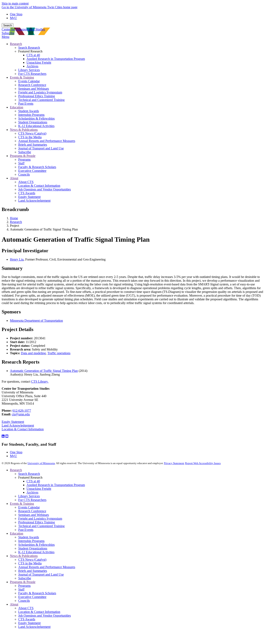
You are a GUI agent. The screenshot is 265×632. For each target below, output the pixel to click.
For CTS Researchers (32, 500)
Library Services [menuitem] (29, 70)
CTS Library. (39, 381)
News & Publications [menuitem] (24, 129)
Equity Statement (13, 421)
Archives (32, 492)
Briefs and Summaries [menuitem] (32, 144)
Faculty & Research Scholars (37, 593)
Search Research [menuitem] (29, 47)
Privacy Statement (174, 463)
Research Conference (32, 511)
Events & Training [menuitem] (22, 77)
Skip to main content (15, 3)
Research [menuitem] (16, 44)
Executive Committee (32, 597)
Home (14, 218)
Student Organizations (32, 548)
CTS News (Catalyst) (32, 559)
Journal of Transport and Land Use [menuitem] (41, 148)
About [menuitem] (14, 178)
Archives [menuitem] (32, 66)
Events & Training (22, 503)
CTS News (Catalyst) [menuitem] (32, 133)
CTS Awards (26, 619)
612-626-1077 (21, 410)
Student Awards (28, 537)
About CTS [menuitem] (26, 182)
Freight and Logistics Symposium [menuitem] (40, 92)
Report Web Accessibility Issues (203, 463)
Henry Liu (17, 259)
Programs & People (22, 582)
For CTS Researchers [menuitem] (32, 73)
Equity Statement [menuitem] (29, 197)
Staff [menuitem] (21, 163)
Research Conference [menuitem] (32, 85)
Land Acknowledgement (18, 425)
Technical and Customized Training (41, 526)
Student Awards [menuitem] (28, 111)
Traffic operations (58, 353)
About (14, 604)
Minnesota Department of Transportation (36, 320)
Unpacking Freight (38, 488)
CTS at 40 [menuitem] (33, 55)
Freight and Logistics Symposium (40, 518)
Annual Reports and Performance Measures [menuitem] (46, 141)
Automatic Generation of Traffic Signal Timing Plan (44, 370)
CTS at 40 (33, 481)
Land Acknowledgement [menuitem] (34, 200)
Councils (24, 600)
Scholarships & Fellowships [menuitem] (36, 118)
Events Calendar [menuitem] (29, 81)
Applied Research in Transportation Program (55, 485)
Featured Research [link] (30, 51)
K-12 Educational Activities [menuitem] (36, 126)
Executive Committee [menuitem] (32, 170)
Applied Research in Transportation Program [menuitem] (55, 59)
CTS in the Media (30, 563)
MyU (13, 18)
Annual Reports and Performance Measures (46, 567)
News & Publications (24, 556)
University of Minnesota (41, 463)
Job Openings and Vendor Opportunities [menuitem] (44, 189)
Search (7, 25)
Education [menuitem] (16, 107)
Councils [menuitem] (24, 174)
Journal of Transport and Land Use (41, 574)
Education (16, 533)
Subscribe (8, 33)
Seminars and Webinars (33, 515)
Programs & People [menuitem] (22, 156)
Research (16, 222)
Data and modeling (33, 353)
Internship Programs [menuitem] (31, 114)
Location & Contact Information (23, 429)
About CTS (26, 608)
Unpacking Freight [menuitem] (38, 62)
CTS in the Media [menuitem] (30, 137)
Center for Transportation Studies (23, 29)
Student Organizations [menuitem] (32, 122)
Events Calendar (29, 507)
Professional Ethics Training (36, 522)
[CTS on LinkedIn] (3, 436)
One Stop (16, 14)
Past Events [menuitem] (25, 103)
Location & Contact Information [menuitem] (39, 185)
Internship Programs (31, 541)
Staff (21, 589)
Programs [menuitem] (24, 159)
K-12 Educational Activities (36, 552)
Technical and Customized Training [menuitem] (41, 100)
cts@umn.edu (21, 414)
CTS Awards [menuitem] (26, 193)
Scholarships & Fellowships (36, 544)
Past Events (25, 529)
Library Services (29, 496)
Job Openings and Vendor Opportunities (44, 615)
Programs (24, 585)
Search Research (29, 474)
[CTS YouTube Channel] (6, 436)
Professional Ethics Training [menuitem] (36, 96)
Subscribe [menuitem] (24, 152)
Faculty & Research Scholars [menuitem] (37, 167)
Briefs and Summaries (32, 571)
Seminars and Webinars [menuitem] (33, 88)
